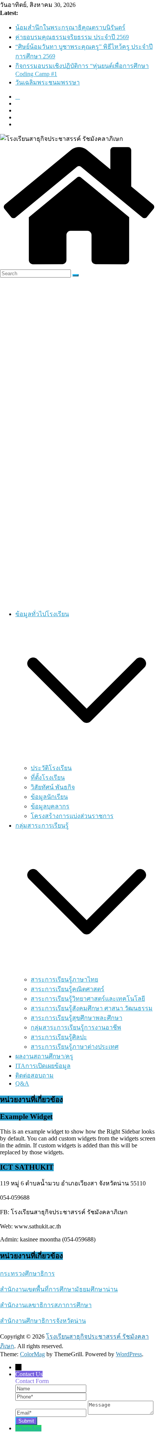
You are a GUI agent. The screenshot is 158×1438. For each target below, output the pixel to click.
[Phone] (50, 1396)
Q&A (22, 1083)
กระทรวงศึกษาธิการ (27, 1273)
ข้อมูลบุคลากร (50, 806)
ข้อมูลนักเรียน (49, 796)
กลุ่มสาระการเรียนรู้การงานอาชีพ (76, 1027)
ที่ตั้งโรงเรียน (48, 777)
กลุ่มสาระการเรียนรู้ (42, 825)
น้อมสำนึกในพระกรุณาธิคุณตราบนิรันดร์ (70, 27)
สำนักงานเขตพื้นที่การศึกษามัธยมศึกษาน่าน (59, 1289)
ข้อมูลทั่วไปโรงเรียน (42, 614)
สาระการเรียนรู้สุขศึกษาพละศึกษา (76, 1018)
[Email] (51, 1412)
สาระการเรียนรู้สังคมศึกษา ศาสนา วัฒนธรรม (92, 1008)
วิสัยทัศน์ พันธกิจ (53, 787)
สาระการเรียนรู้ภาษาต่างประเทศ (74, 1046)
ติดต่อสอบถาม (34, 1075)
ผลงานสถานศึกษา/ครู (44, 1056)
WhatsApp (28, 1428)
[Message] (120, 1412)
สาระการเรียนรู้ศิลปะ (59, 1037)
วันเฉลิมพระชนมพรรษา (47, 82)
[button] (86, 759)
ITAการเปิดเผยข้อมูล (43, 1066)
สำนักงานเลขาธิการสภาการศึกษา (46, 1305)
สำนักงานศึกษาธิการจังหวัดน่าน (43, 1320)
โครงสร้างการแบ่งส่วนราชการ (72, 816)
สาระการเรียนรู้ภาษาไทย (64, 979)
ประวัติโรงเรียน (51, 768)
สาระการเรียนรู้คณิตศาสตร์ (67, 989)
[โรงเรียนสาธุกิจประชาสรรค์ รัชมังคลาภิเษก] (79, 266)
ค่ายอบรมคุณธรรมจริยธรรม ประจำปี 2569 (72, 37)
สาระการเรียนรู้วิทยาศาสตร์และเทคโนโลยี (88, 998)
